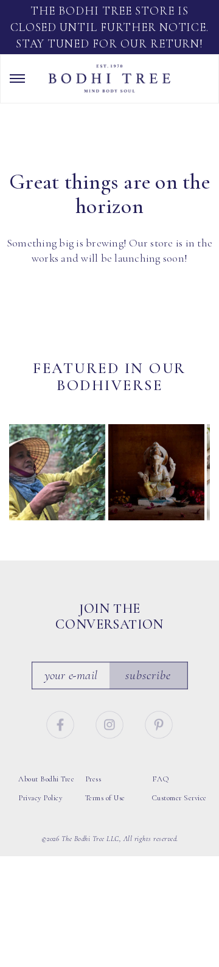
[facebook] (61, 723)
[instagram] (111, 723)
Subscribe (148, 675)
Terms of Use (105, 798)
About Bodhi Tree (46, 779)
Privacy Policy (40, 798)
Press (93, 779)
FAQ (160, 779)
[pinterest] (159, 723)
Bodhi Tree (109, 78)
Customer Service (179, 798)
